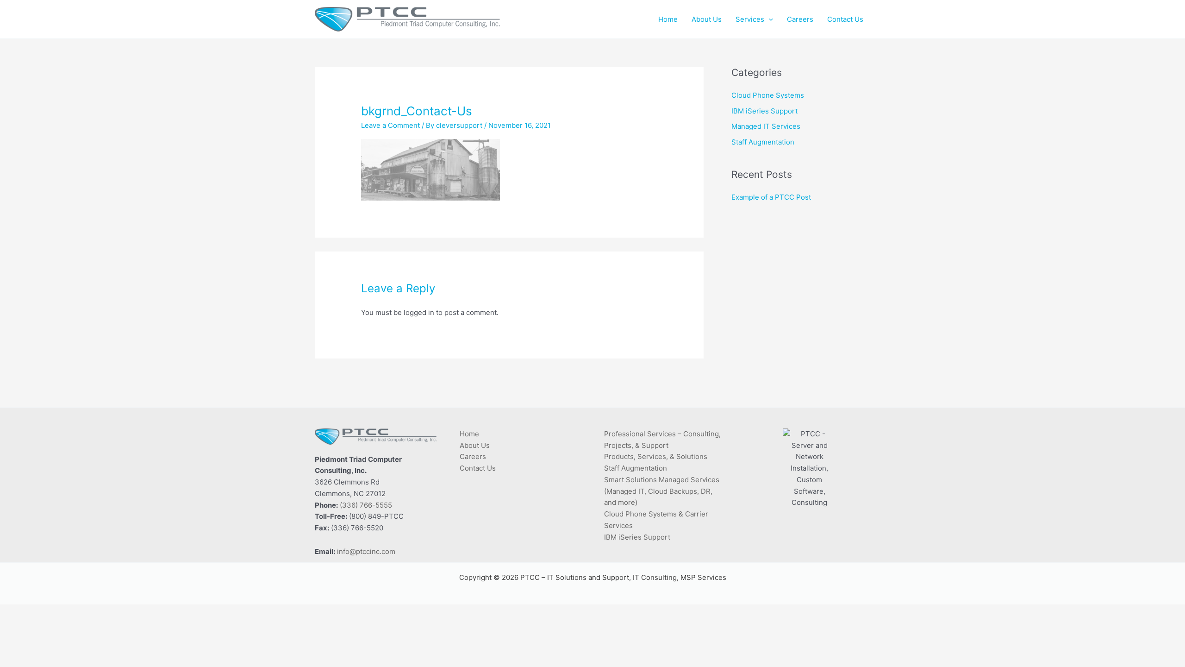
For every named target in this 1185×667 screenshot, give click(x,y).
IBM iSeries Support (764, 111)
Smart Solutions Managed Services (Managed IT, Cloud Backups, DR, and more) (661, 491)
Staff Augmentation (762, 142)
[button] (768, 19)
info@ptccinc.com (366, 551)
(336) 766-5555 (366, 505)
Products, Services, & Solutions (655, 456)
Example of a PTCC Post (771, 197)
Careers (473, 456)
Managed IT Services (765, 126)
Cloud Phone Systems (767, 95)
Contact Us (478, 468)
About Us (475, 445)
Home (469, 433)
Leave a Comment (390, 125)
